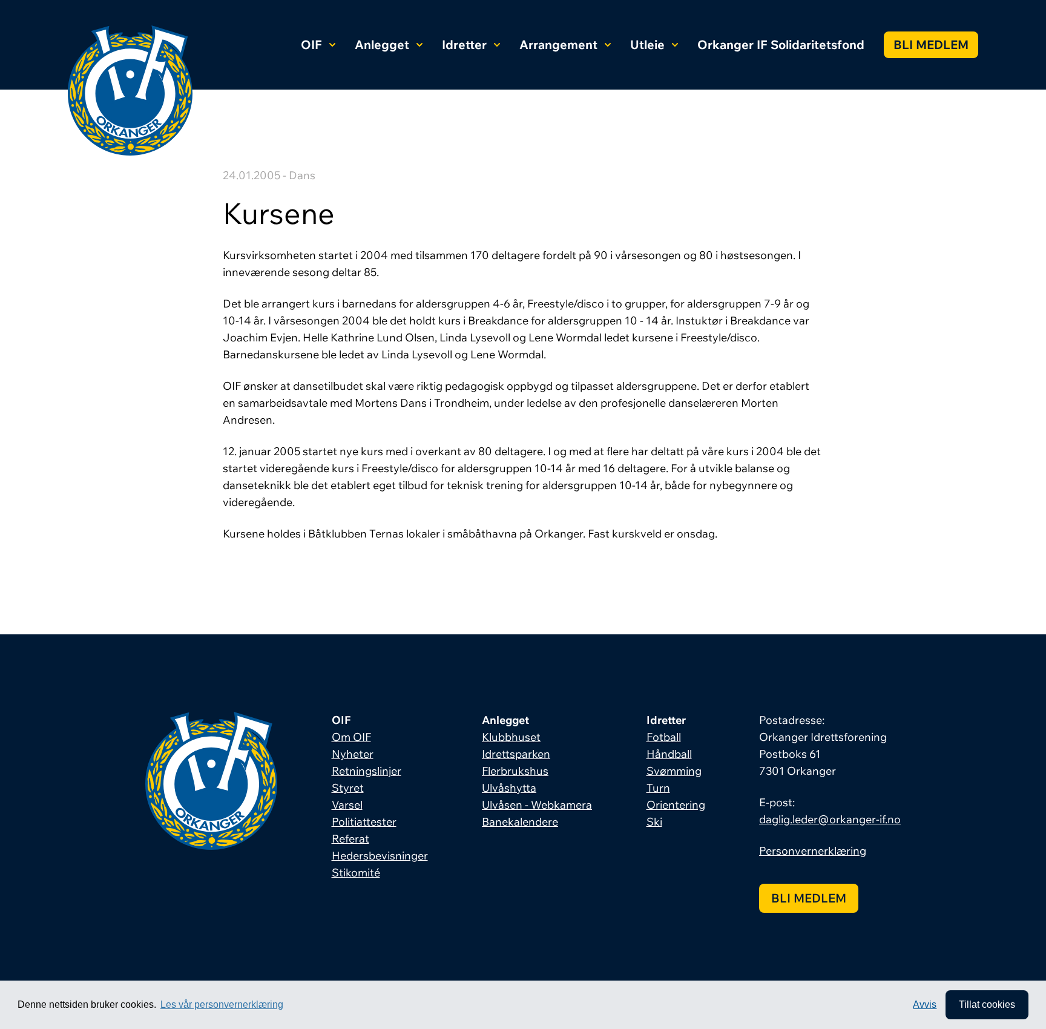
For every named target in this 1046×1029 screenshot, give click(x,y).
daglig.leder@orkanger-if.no (830, 819)
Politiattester (364, 822)
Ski (654, 822)
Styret (348, 788)
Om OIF (351, 737)
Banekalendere (520, 822)
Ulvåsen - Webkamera (537, 805)
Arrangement (558, 44)
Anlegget (382, 44)
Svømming (674, 771)
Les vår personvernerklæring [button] (221, 1004)
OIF (311, 44)
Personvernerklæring (812, 851)
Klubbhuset (511, 737)
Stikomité (356, 872)
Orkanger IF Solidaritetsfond (780, 44)
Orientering (675, 805)
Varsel (347, 805)
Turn (658, 788)
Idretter (464, 44)
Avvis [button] (924, 1004)
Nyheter (352, 754)
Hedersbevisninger (380, 856)
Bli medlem (931, 44)
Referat (350, 839)
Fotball (663, 737)
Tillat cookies (987, 1004)
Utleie (647, 44)
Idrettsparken (516, 754)
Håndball (669, 754)
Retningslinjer (366, 771)
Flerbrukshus (515, 771)
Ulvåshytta (509, 788)
